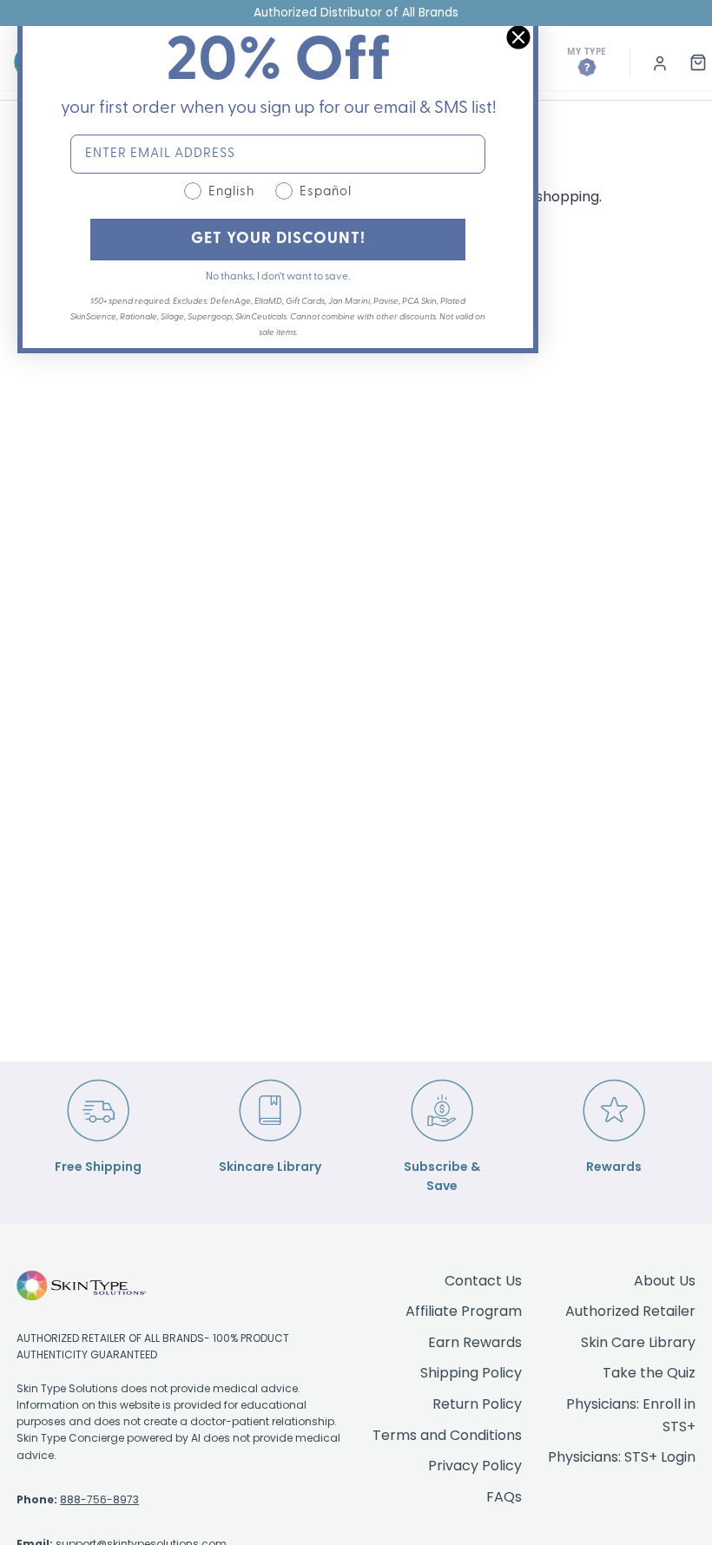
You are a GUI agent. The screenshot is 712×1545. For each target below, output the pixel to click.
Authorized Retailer (630, 1311)
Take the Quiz (649, 1373)
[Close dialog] (518, 37)
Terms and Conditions (447, 1435)
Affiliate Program (463, 1311)
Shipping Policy (471, 1373)
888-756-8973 (99, 1499)
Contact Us (483, 1281)
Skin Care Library (638, 1342)
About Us (665, 1281)
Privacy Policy (475, 1466)
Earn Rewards (475, 1342)
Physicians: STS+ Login (622, 1457)
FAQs (504, 1497)
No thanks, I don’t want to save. (278, 277)
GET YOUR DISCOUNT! (278, 239)
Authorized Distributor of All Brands (356, 12)
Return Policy (477, 1404)
